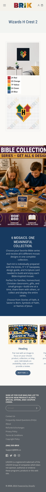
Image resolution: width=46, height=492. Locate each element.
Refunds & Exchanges (15, 427)
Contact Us (10, 416)
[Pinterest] (15, 455)
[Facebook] (7, 455)
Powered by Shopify (26, 486)
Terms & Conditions (14, 435)
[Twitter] (11, 455)
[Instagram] (19, 455)
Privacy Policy (11, 431)
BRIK (15, 486)
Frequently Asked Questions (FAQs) (21, 420)
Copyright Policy (13, 439)
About (8, 424)
